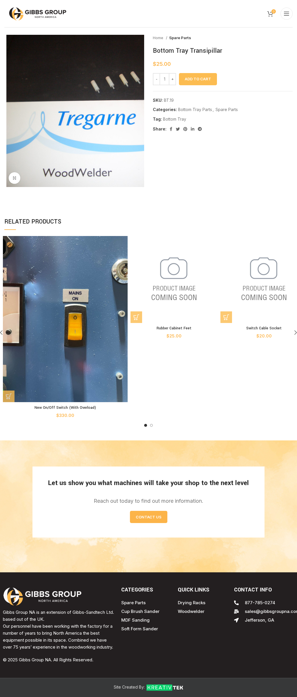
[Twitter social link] (178, 129)
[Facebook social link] (171, 129)
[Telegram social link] (200, 129)
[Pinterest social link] (185, 129)
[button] (9, 396)
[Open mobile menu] (287, 13)
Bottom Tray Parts (195, 109)
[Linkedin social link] (192, 129)
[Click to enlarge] (14, 178)
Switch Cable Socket (264, 328)
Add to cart (198, 79)
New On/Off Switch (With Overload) (65, 407)
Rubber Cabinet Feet (174, 328)
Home (158, 37)
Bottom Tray (174, 119)
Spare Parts (180, 37)
